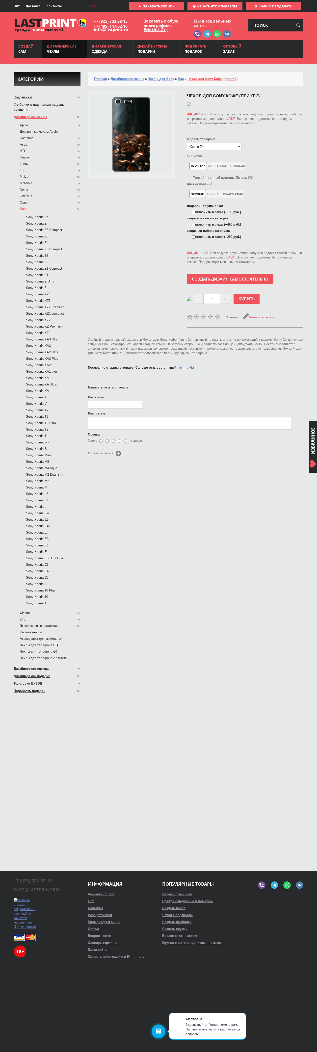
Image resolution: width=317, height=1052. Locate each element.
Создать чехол (173, 908)
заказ (232, 49)
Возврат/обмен (100, 915)
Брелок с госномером (179, 936)
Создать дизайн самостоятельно (230, 279)
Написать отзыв (261, 317)
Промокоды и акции (104, 922)
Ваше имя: (96, 397)
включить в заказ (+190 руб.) (218, 212)
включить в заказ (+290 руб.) (218, 237)
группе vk (185, 367)
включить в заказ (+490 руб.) (218, 224)
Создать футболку (176, 922)
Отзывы (232, 317)
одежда (106, 49)
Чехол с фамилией (177, 894)
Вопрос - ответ (99, 936)
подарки (152, 49)
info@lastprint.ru (111, 29)
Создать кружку (174, 929)
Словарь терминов (103, 943)
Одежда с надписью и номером (187, 901)
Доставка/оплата (101, 894)
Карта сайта (97, 949)
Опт (17, 6)
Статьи (93, 929)
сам (26, 49)
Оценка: (94, 434)
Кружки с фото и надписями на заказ (191, 943)
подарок (195, 49)
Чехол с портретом (177, 915)
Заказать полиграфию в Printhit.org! (117, 956)
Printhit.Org (156, 29)
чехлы (62, 49)
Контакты (54, 6)
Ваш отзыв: (97, 413)
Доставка (33, 6)
